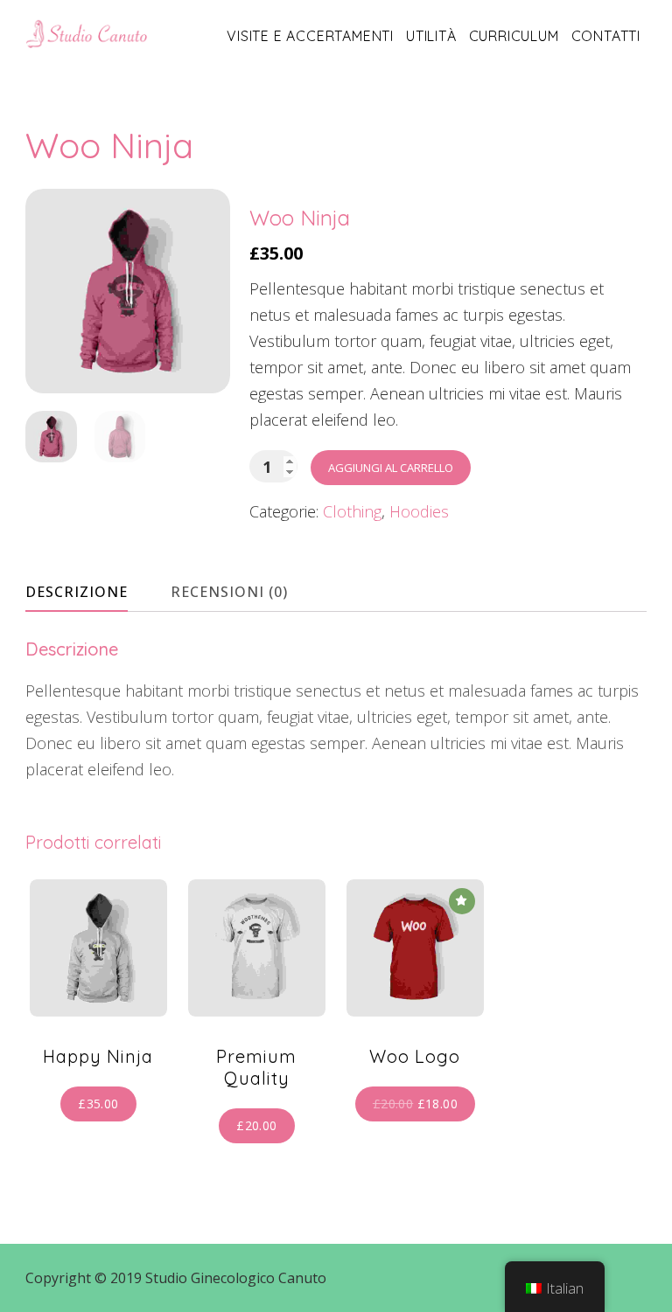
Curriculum (514, 36)
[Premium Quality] (257, 948)
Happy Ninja (98, 1056)
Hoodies (419, 511)
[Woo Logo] (415, 948)
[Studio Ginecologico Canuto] (86, 33)
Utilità (431, 36)
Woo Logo (414, 1056)
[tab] (92, 592)
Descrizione (76, 591)
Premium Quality (256, 1067)
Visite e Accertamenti (310, 36)
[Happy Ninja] (98, 948)
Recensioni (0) (229, 591)
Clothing (352, 511)
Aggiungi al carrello (390, 468)
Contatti (605, 36)
